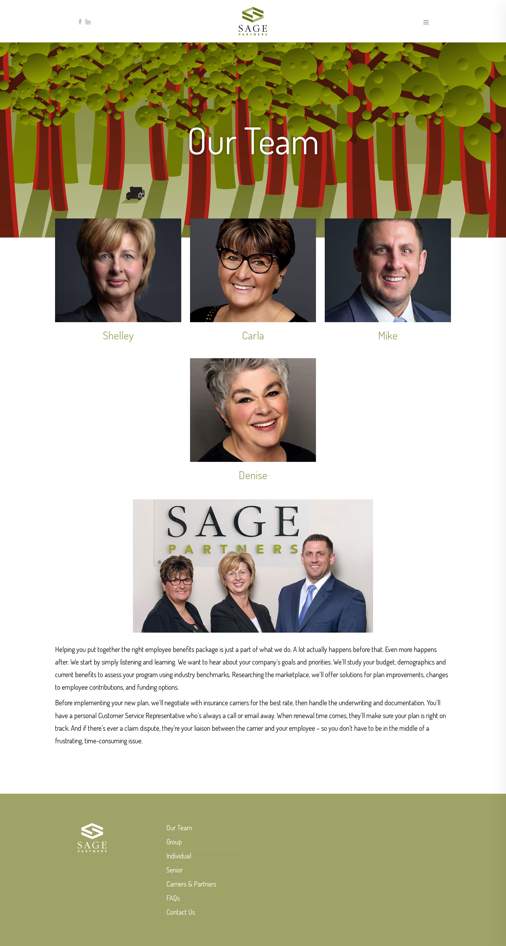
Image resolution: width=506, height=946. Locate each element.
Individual (178, 855)
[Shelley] (118, 270)
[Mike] (388, 270)
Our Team (179, 827)
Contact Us (180, 911)
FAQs (173, 897)
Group (174, 841)
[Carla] (253, 270)
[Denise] (253, 410)
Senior (174, 869)
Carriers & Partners (191, 883)
